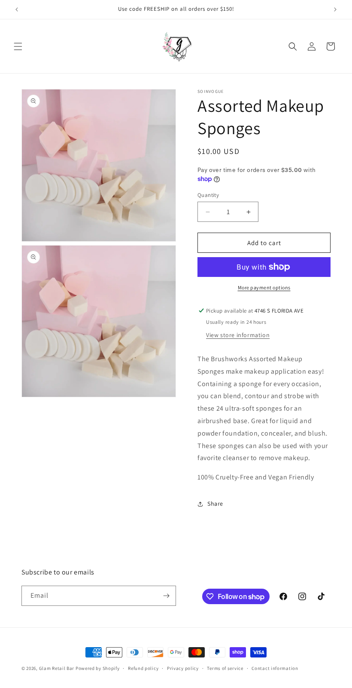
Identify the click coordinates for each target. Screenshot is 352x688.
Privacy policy (183, 668)
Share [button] (215, 503)
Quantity (208, 195)
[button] (18, 46)
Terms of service (225, 668)
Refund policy (143, 668)
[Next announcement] (335, 9)
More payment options (264, 287)
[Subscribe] (166, 596)
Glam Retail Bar (57, 668)
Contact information (275, 668)
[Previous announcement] (16, 9)
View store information (238, 335)
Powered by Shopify (98, 668)
